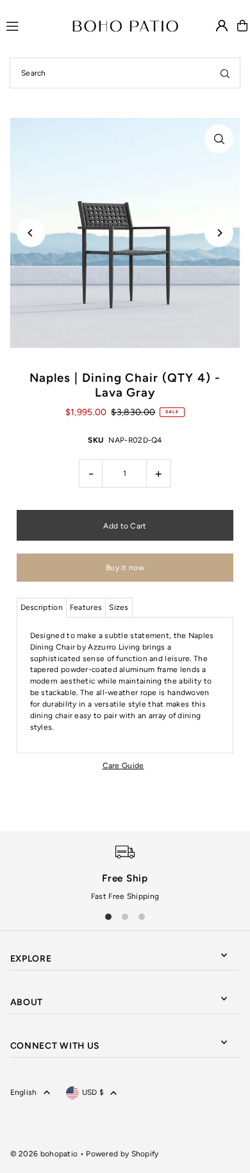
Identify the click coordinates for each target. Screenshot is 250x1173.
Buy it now (125, 567)
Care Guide (123, 766)
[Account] (222, 25)
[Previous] (31, 232)
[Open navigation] (34, 25)
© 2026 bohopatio (44, 1153)
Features (86, 607)
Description (42, 607)
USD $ (93, 1092)
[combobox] (125, 73)
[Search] (225, 73)
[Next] (218, 232)
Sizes (119, 607)
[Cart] (242, 25)
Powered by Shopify (122, 1153)
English (23, 1092)
